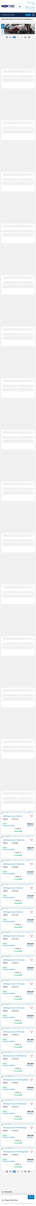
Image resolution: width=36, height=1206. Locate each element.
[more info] (18, 813)
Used (2, 31)
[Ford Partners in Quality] (19, 6)
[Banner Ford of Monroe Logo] (8, 7)
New (2, 26)
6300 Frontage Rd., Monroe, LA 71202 (30, 8)
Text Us (31, 1197)
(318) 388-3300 (32, 3)
